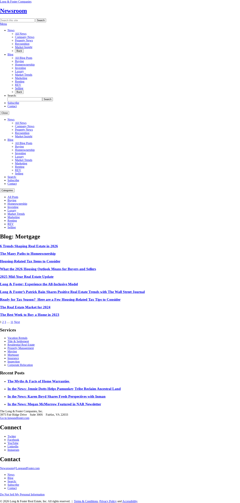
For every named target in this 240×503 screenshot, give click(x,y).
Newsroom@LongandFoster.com (20, 468)
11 (11, 322)
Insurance (13, 358)
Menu (3, 23)
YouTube (13, 443)
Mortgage (13, 354)
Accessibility (129, 501)
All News (20, 33)
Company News (24, 37)
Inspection (14, 361)
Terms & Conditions (86, 501)
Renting (19, 81)
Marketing (21, 78)
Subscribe (13, 102)
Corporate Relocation (20, 365)
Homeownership (25, 64)
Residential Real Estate (21, 344)
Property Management (21, 348)
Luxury (19, 71)
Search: (12, 176)
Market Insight (23, 47)
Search (41, 20)
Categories (7, 190)
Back (19, 50)
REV (18, 84)
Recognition (22, 43)
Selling (19, 88)
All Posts (13, 197)
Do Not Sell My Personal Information (22, 494)
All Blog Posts (23, 57)
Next (17, 322)
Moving (12, 351)
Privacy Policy (108, 501)
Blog (10, 54)
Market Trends (23, 74)
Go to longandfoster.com (14, 418)
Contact (12, 106)
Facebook (13, 439)
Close (5, 113)
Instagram (13, 449)
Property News (24, 40)
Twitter (12, 436)
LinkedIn (13, 446)
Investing (20, 68)
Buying (19, 61)
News (11, 30)
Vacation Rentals (17, 338)
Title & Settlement (18, 341)
